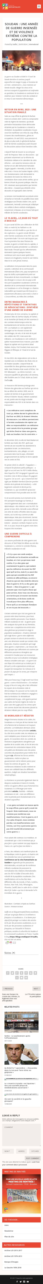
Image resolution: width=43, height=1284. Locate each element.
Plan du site (9, 1236)
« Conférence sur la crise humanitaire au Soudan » (20, 860)
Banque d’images (11, 1262)
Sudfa (15, 44)
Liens (6, 1225)
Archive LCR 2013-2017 (13, 1250)
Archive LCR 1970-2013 (13, 1256)
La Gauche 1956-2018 (12, 1267)
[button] (11, 380)
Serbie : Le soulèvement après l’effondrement (17, 1037)
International (33, 44)
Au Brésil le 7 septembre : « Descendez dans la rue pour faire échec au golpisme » (20, 1070)
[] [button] (13, 952)
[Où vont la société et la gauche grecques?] (21, 1095)
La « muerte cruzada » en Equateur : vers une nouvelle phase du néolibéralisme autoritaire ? (20, 1085)
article (33, 730)
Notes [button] (7, 952)
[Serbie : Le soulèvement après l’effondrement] (21, 1022)
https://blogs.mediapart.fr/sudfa (23, 937)
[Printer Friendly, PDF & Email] (10, 942)
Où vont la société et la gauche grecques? (17, 1100)
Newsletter (8, 1231)
